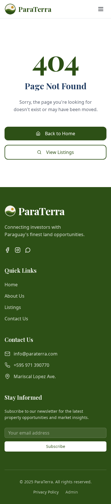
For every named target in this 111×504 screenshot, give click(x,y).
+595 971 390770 (31, 365)
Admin (71, 492)
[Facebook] (7, 250)
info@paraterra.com (35, 354)
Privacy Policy (46, 492)
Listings (13, 307)
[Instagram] (17, 250)
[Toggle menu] (100, 9)
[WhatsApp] (28, 250)
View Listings (60, 152)
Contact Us (16, 318)
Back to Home (60, 133)
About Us (14, 296)
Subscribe (55, 446)
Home (11, 284)
